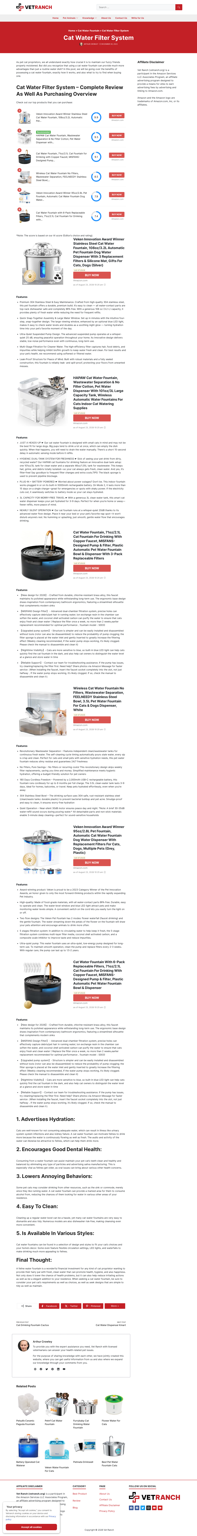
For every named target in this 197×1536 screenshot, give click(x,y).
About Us (104, 1493)
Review (76, 1500)
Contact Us (105, 1499)
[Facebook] (131, 1508)
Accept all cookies (31, 1527)
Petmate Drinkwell (83, 1461)
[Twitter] (142, 1508)
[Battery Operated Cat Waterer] (28, 1445)
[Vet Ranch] (34, 6)
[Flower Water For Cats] (114, 1404)
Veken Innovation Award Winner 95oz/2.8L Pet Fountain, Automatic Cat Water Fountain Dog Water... (61, 196)
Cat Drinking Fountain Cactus (32, 1325)
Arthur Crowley (42, 1341)
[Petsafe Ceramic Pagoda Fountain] (28, 1404)
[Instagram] (148, 1508)
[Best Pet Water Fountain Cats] (114, 1445)
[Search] (178, 7)
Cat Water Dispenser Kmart (111, 1325)
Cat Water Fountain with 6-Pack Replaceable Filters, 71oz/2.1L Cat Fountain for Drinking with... (60, 216)
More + (116, 1306)
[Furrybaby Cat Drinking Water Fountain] (85, 1404)
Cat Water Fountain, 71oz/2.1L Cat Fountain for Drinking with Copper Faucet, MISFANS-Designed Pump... (61, 157)
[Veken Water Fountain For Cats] (57, 1448)
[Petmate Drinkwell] (85, 1445)
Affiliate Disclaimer (109, 1505)
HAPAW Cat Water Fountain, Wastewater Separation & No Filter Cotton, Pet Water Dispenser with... (58, 139)
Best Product (80, 1493)
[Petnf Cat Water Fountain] (57, 1404)
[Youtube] (154, 1508)
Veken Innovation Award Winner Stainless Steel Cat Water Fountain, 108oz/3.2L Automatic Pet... (61, 117)
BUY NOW (92, 275)
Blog (75, 1507)
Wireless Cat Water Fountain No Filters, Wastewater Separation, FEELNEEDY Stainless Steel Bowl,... (61, 177)
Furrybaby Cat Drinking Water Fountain (81, 1424)
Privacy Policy (107, 1511)
